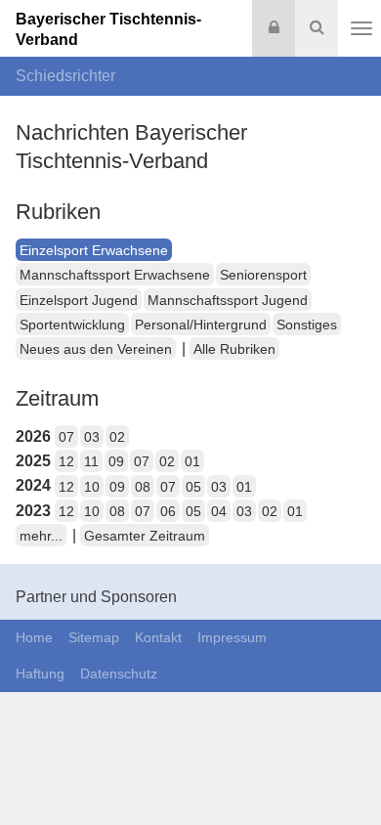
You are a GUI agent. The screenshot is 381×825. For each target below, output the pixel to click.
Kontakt (158, 637)
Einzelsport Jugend (79, 300)
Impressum (232, 637)
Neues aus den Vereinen (96, 349)
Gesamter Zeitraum (144, 535)
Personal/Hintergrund (201, 324)
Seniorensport (263, 274)
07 (66, 437)
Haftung (40, 673)
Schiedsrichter (65, 75)
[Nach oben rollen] (341, 770)
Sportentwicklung (72, 324)
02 (117, 437)
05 (193, 487)
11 (91, 461)
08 (142, 487)
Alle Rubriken (234, 349)
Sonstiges (306, 324)
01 (192, 461)
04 (219, 511)
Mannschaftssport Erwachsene (115, 274)
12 (66, 461)
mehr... (41, 535)
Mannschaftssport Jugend (228, 300)
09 (116, 461)
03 (92, 437)
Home (34, 637)
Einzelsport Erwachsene (94, 250)
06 (168, 511)
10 (92, 487)
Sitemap (93, 637)
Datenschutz (118, 673)
